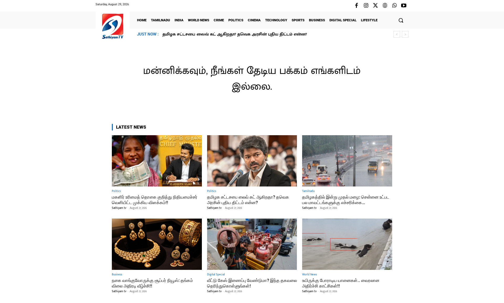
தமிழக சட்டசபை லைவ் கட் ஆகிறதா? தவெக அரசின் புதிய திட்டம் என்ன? (248, 199)
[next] (405, 34)
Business (117, 274)
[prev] (396, 34)
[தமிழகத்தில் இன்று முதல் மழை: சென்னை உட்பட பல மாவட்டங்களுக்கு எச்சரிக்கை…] (347, 160)
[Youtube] (403, 6)
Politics (116, 191)
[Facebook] (356, 6)
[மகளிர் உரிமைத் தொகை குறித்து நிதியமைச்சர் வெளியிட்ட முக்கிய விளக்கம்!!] (157, 160)
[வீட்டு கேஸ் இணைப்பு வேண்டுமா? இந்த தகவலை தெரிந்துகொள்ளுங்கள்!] (252, 244)
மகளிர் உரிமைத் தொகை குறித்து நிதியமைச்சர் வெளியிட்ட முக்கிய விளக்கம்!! (154, 199)
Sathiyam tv (119, 208)
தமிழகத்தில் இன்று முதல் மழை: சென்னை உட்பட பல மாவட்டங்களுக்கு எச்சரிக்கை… (250, 34)
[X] (375, 6)
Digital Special (216, 274)
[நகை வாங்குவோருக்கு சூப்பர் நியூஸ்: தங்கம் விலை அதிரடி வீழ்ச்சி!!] (157, 244)
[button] (400, 20)
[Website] (385, 6)
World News (309, 274)
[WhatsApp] (394, 6)
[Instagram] (366, 6)
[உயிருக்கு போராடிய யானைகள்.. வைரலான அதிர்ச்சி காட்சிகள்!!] (347, 244)
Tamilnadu (308, 191)
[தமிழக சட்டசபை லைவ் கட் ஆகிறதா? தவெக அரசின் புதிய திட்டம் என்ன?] (252, 160)
